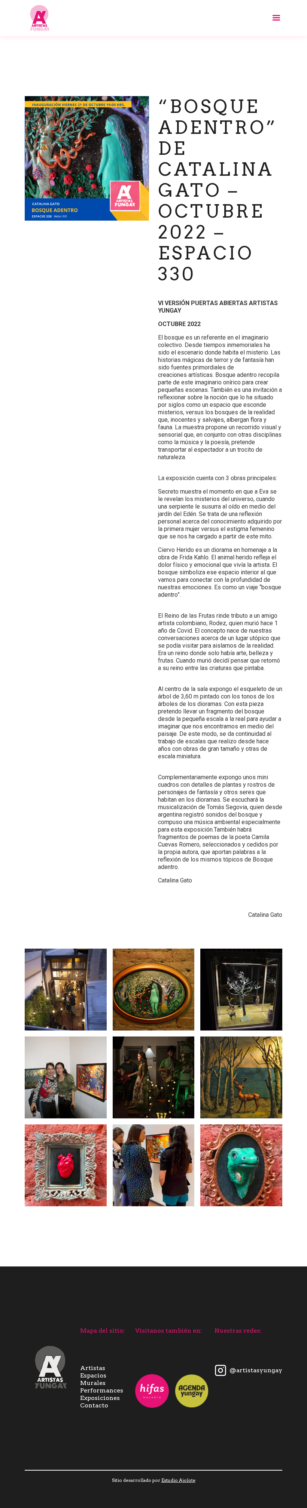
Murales (93, 1382)
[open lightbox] (66, 990)
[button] (273, 18)
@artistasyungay (256, 1370)
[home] (40, 18)
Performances (101, 1390)
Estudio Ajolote (178, 1480)
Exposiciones (100, 1397)
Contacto (94, 1405)
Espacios (93, 1375)
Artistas (92, 1368)
